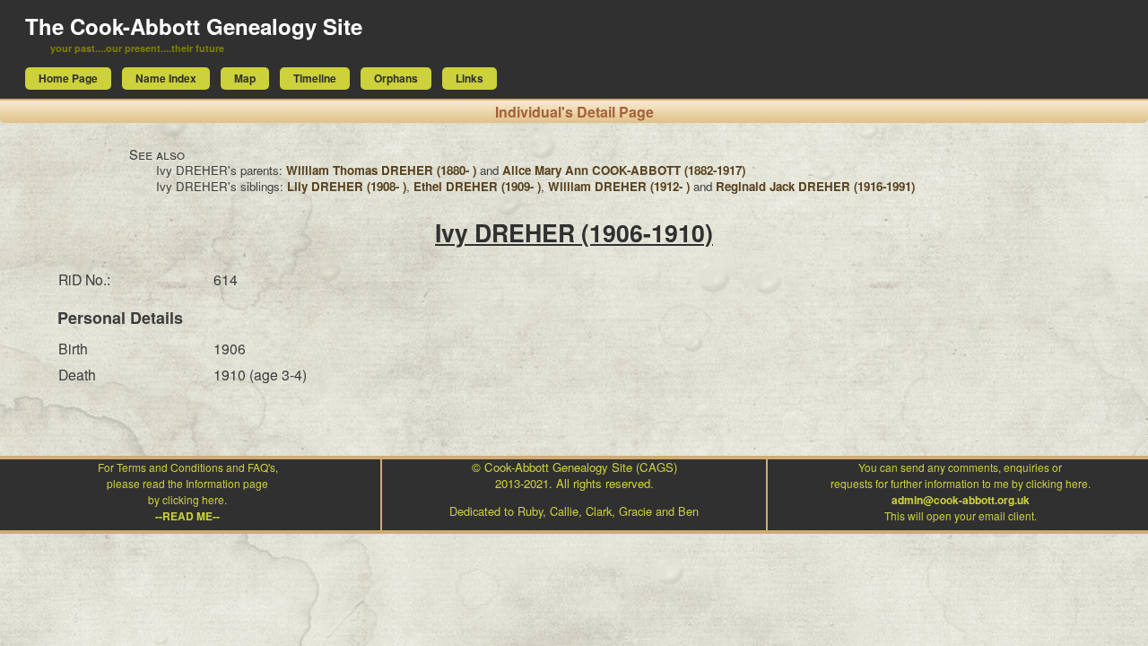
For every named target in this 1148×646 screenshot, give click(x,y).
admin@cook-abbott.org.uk (960, 500)
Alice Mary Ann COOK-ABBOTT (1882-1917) (623, 170)
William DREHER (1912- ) (619, 186)
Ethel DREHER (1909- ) (477, 186)
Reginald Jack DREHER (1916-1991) (815, 186)
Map (245, 78)
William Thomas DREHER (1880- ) (381, 170)
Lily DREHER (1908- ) (346, 186)
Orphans (396, 78)
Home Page (68, 78)
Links (469, 78)
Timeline (314, 78)
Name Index (165, 78)
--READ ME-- (187, 516)
